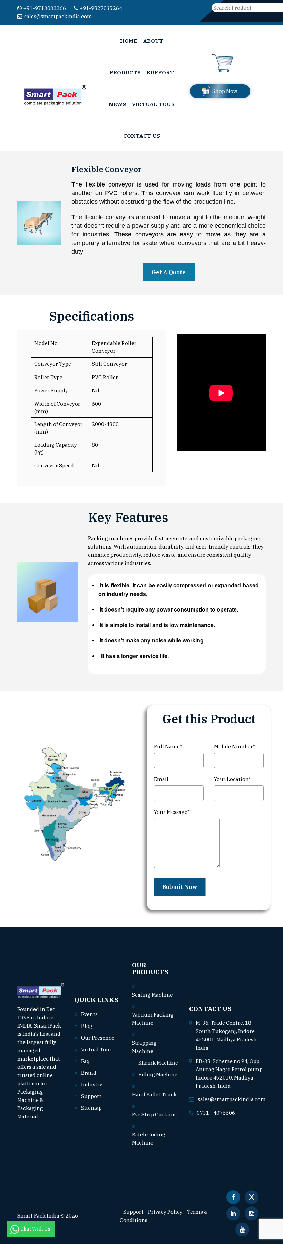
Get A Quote (169, 272)
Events (89, 1014)
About (153, 40)
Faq (85, 1061)
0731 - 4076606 (216, 1112)
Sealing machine (152, 994)
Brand (88, 1073)
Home (128, 40)
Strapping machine (144, 1047)
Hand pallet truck (154, 1094)
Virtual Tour (153, 103)
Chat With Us (35, 1229)
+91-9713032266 (44, 8)
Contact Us (141, 135)
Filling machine (157, 1074)
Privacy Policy (165, 1212)
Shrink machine (158, 1063)
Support (160, 72)
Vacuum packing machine (153, 1018)
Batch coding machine (148, 1138)
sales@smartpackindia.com (58, 16)
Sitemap (91, 1108)
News (117, 103)
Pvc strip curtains (154, 1114)
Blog (86, 1026)
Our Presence (97, 1037)
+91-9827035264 (101, 8)
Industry (92, 1084)
